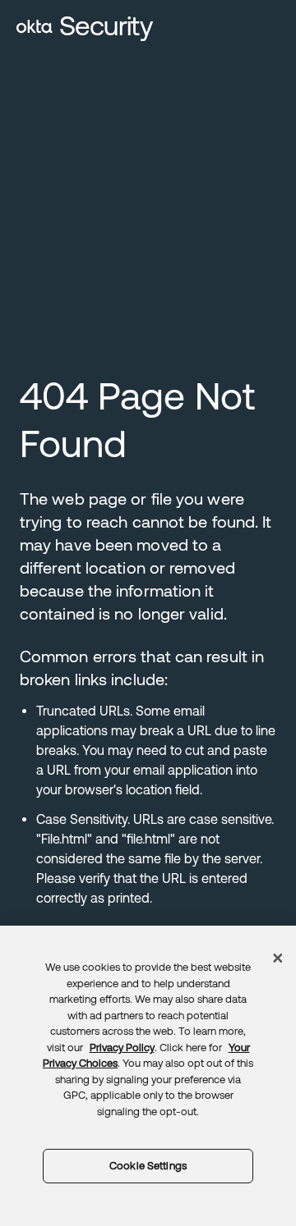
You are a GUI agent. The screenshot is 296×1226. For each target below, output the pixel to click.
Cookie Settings (148, 1166)
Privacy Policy (122, 1047)
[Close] (278, 958)
